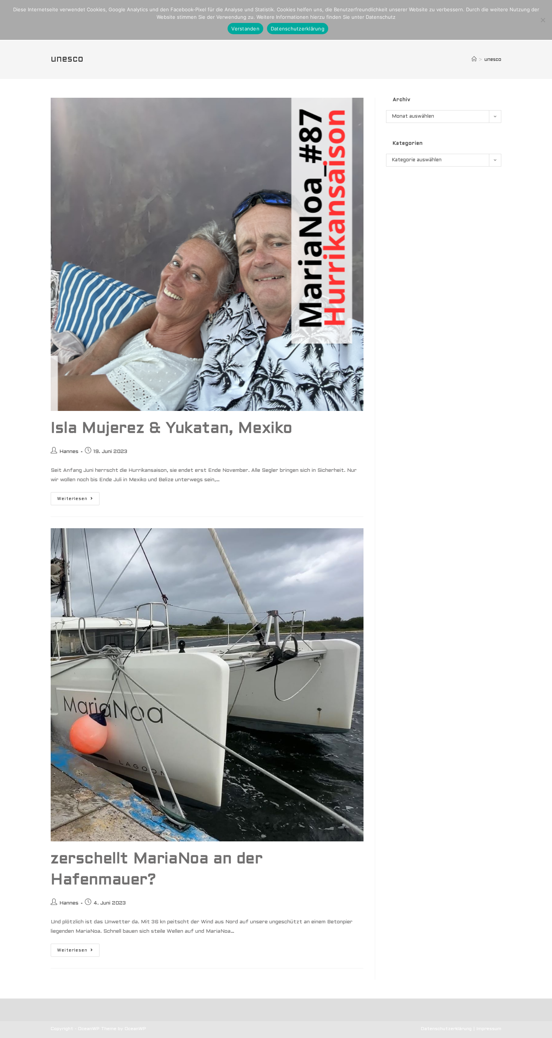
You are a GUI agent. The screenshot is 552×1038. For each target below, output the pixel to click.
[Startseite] (474, 60)
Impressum (489, 1029)
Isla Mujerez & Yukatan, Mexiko (172, 429)
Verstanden (245, 29)
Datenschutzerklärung (446, 1029)
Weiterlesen (78, 500)
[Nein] (542, 20)
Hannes (68, 451)
